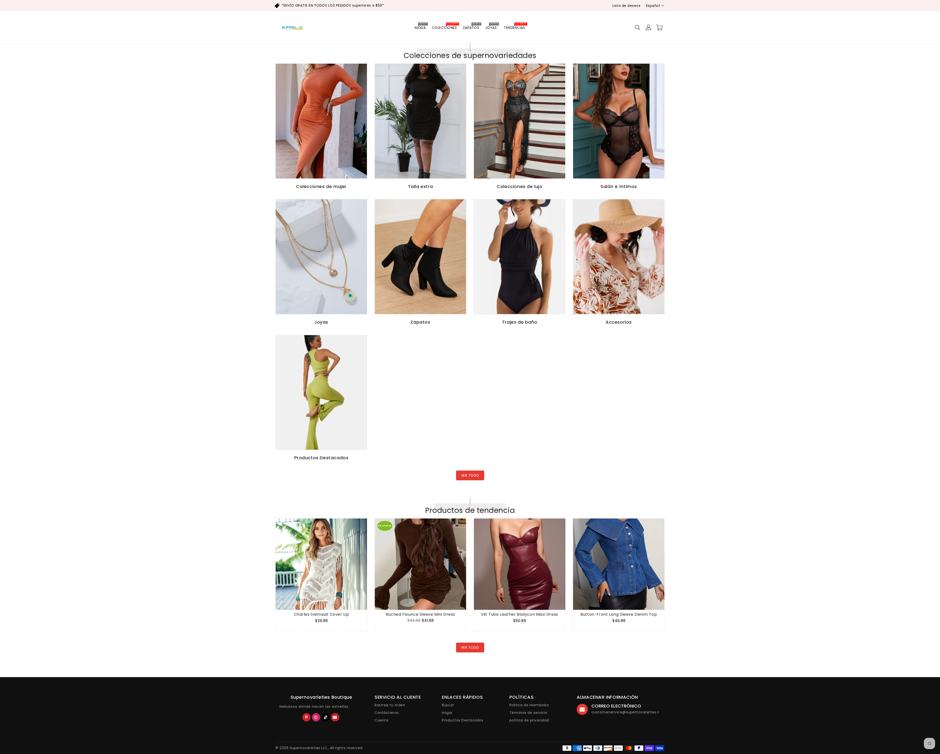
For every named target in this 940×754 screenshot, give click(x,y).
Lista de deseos (626, 5)
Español (653, 5)
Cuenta (381, 720)
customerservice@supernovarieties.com (628, 712)
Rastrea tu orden (390, 705)
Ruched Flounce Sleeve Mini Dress (420, 614)
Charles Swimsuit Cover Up (321, 614)
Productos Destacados (462, 720)
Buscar (448, 705)
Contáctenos (387, 712)
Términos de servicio (528, 712)
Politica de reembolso (529, 705)
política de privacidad (529, 720)
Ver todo (470, 475)
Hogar (447, 712)
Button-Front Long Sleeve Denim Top (618, 614)
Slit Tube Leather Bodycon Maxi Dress (519, 614)
